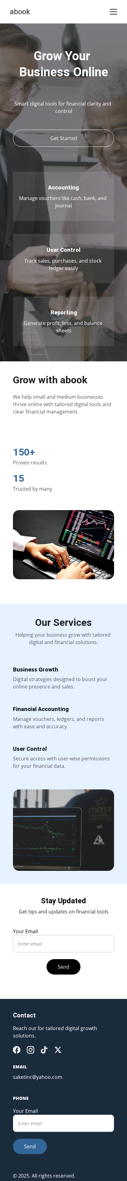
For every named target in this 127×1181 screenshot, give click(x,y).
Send (63, 966)
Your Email (25, 931)
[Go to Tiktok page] (44, 1050)
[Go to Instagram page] (30, 1050)
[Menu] (113, 12)
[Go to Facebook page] (16, 1050)
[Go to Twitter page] (58, 1050)
